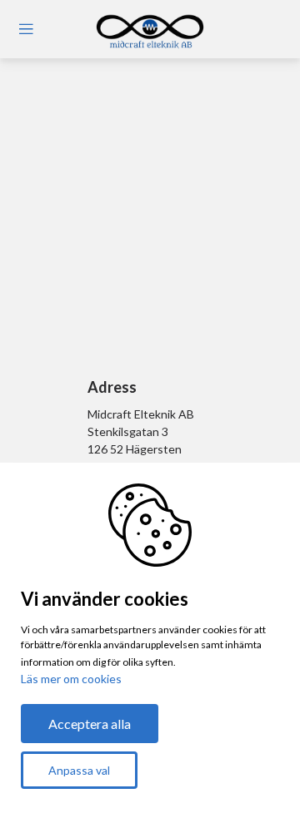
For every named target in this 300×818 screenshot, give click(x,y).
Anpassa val (79, 770)
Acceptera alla (89, 723)
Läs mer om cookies (71, 679)
